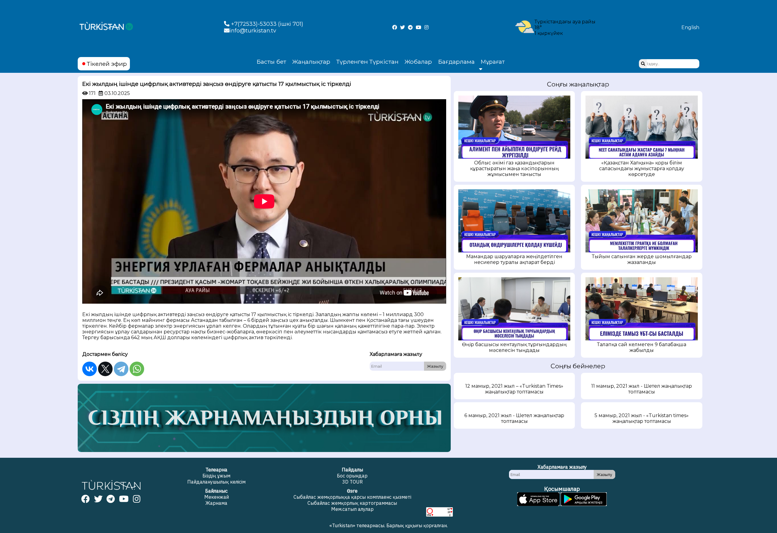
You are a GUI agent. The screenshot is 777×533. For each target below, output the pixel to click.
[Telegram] (121, 369)
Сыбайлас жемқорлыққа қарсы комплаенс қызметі (352, 497)
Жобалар (418, 61)
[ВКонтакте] (89, 369)
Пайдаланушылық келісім (216, 482)
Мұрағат (493, 62)
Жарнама (216, 503)
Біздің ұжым (216, 476)
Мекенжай (216, 497)
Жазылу (435, 366)
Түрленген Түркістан (367, 61)
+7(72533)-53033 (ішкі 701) (266, 24)
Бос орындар (352, 476)
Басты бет (271, 61)
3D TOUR (352, 482)
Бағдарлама (456, 61)
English (690, 27)
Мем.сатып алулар (352, 509)
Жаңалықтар (311, 61)
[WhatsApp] (137, 369)
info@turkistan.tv (252, 30)
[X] (105, 369)
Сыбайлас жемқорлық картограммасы (352, 503)
